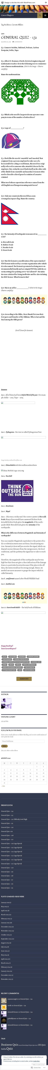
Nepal (18, 665)
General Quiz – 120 (7, 868)
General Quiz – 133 (7, 815)
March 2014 (5, 963)
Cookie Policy (36, 1061)
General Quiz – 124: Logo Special (11, 852)
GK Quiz (42, 1044)
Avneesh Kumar (13, 1012)
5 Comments (18, 42)
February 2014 (5, 967)
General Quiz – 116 (7, 884)
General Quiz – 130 (7, 827)
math (11, 665)
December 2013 (6, 975)
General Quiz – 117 (7, 880)
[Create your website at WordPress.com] (24, 2)
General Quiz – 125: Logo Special (11, 847)
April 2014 (4, 959)
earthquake (7, 659)
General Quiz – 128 (7, 835)
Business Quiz (9, 1045)
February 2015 (5, 919)
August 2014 (5, 943)
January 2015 (5, 923)
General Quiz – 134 (7, 811)
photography (29, 667)
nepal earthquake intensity (12, 667)
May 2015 (4, 907)
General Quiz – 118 (7, 876)
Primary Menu (45, 15)
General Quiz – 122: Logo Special (11, 860)
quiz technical (29, 670)
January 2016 (5, 902)
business (22, 656)
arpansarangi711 (13, 999)
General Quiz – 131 (19, 37)
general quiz (36, 662)
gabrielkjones (12, 1018)
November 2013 (6, 979)
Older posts (24, 679)
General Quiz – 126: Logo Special (11, 843)
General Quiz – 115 (7, 888)
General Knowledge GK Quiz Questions (16, 662)
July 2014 (4, 947)
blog (4, 656)
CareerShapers (7, 15)
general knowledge (21, 659)
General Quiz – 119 (7, 872)
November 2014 (6, 931)
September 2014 (6, 939)
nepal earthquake (29, 665)
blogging (12, 656)
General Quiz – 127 (7, 839)
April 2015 (4, 911)
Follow (4, 746)
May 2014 (4, 955)
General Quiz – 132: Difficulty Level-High (14, 819)
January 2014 (5, 971)
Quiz (2, 34)
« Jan (3, 786)
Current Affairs (33, 656)
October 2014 (5, 935)
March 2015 (5, 915)
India (4, 665)
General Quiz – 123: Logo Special (11, 856)
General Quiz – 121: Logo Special (11, 864)
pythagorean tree (9, 670)
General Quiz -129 (7, 831)
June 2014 (4, 951)
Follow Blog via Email (11, 730)
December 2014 (6, 927)
